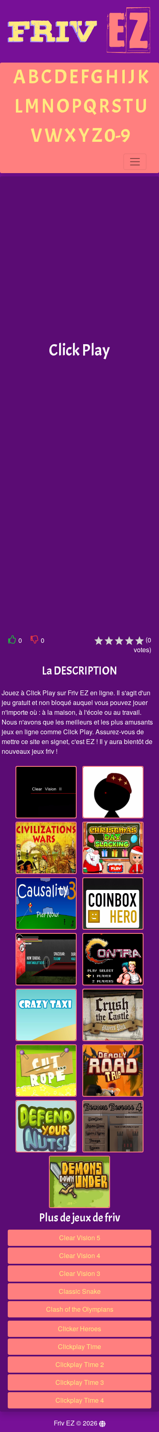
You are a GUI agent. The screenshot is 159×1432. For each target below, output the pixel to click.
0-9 (117, 135)
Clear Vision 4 (79, 1255)
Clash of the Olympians (79, 1309)
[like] (12, 641)
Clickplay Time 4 (79, 1400)
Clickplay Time (79, 1346)
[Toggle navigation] (135, 162)
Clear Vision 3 (79, 1273)
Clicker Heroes (79, 1328)
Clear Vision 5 (79, 1237)
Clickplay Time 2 (79, 1364)
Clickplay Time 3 (79, 1382)
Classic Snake (80, 1291)
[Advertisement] (79, 259)
